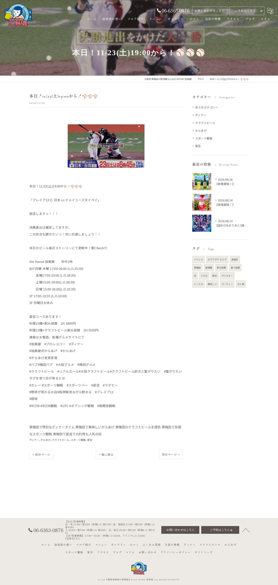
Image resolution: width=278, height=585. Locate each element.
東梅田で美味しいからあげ (94, 427)
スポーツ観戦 (78, 440)
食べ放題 (235, 267)
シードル (198, 284)
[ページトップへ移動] (246, 530)
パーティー (227, 284)
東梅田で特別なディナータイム (52, 427)
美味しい (212, 284)
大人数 (240, 284)
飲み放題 (221, 267)
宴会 (89, 440)
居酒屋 (208, 267)
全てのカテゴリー (206, 107)
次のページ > (171, 454)
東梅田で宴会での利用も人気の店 (77, 434)
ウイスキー (227, 275)
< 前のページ (41, 454)
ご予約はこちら (245, 10)
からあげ (45, 440)
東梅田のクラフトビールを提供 (138, 427)
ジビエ (204, 275)
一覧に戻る (106, 454)
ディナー (34, 440)
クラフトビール (60, 440)
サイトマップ (204, 552)
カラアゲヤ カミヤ (217, 259)
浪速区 (234, 259)
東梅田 (197, 267)
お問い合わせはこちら (210, 10)
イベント (198, 259)
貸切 (214, 275)
